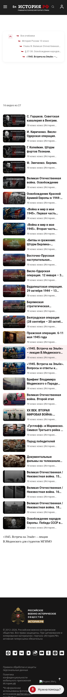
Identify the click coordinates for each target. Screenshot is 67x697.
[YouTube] (41, 653)
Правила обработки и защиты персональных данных (19, 669)
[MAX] (8, 653)
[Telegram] (15, 653)
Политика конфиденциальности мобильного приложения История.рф (17, 679)
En (14, 6)
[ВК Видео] (28, 653)
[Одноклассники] (48, 653)
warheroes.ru (24, 694)
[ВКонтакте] (21, 653)
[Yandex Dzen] (55, 653)
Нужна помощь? (49, 689)
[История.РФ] (33, 7)
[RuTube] (35, 653)
